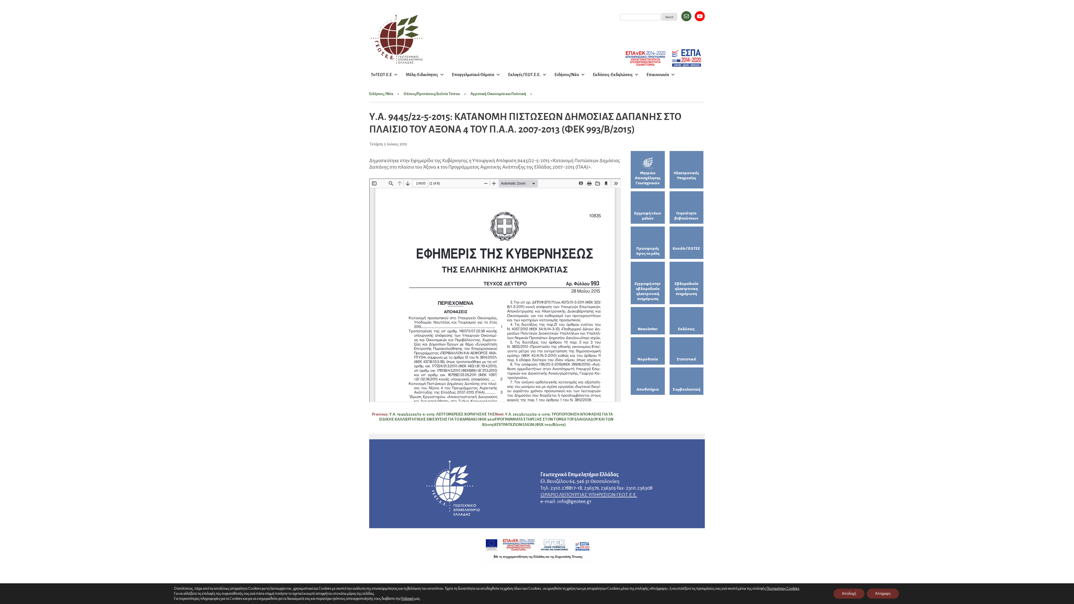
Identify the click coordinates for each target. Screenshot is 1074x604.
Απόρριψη (883, 594)
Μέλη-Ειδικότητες (422, 74)
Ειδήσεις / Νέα (381, 94)
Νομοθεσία (647, 359)
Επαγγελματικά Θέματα (473, 74)
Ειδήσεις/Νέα (567, 74)
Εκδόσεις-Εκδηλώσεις (613, 74)
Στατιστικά (686, 359)
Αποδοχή (849, 594)
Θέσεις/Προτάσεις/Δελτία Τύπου (432, 94)
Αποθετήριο (648, 389)
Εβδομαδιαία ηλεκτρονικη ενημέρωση (686, 289)
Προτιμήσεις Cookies (783, 588)
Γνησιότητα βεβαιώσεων (686, 215)
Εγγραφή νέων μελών (647, 215)
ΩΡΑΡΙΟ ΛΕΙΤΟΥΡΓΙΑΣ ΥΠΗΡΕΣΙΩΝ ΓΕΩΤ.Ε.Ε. (588, 494)
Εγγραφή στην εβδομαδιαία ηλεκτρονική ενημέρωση (648, 291)
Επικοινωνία (658, 74)
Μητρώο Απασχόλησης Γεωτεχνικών (648, 178)
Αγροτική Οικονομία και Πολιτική (498, 94)
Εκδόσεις (686, 329)
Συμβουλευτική (686, 389)
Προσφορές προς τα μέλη (648, 251)
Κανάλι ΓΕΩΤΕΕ (686, 248)
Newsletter (648, 329)
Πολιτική (407, 599)
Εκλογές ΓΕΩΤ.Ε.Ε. (524, 74)
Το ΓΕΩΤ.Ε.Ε (381, 74)
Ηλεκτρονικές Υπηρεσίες (686, 175)
